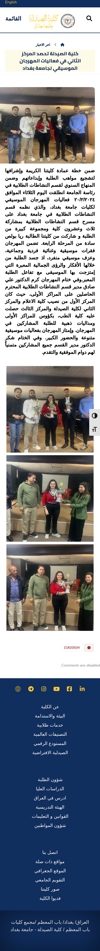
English (11, 2)
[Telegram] (30, 689)
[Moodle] (18, 689)
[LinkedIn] (82, 689)
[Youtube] (56, 689)
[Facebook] (69, 689)
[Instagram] (43, 689)
